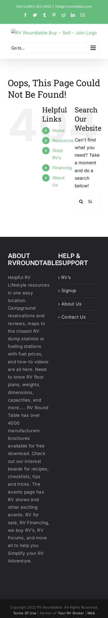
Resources (62, 140)
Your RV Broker (71, 613)
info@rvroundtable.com (73, 6)
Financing (62, 167)
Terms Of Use (24, 613)
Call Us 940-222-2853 (33, 6)
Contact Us (73, 317)
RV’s (66, 277)
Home (58, 130)
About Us (71, 304)
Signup (68, 290)
